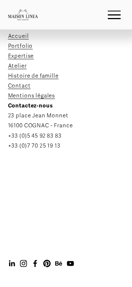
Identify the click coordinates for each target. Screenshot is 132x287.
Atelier (17, 66)
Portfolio (20, 46)
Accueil (18, 36)
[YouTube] (70, 263)
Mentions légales (31, 95)
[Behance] (58, 263)
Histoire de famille (33, 75)
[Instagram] (23, 263)
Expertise (21, 56)
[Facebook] (35, 263)
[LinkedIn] (11, 263)
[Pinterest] (47, 263)
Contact (19, 85)
